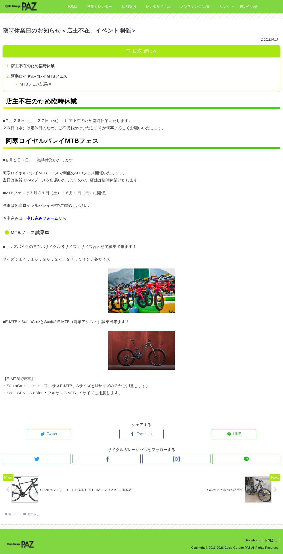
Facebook (253, 540)
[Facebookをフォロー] (107, 459)
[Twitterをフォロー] (37, 459)
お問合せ (271, 540)
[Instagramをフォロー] (176, 459)
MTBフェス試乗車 (36, 84)
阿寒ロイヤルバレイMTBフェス (39, 76)
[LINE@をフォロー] (246, 459)
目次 (137, 50)
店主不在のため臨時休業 (33, 66)
